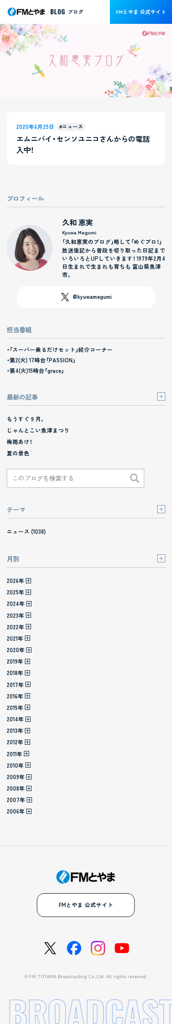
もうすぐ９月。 (26, 418)
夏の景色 (18, 453)
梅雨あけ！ (19, 441)
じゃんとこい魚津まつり (38, 430)
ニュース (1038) (26, 531)
